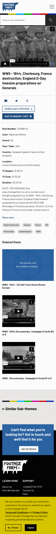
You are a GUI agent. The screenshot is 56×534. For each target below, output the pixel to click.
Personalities (9, 231)
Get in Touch (29, 449)
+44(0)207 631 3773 (32, 486)
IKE (47, 225)
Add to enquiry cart (16, 116)
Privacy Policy (40, 512)
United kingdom (25, 231)
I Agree (30, 527)
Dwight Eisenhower (11, 225)
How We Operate (11, 490)
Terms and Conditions (16, 512)
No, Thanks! (13, 527)
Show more (8, 217)
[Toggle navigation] (52, 6)
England (27, 225)
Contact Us (28, 490)
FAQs (25, 493)
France (38, 225)
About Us (7, 486)
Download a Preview (17, 108)
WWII (38, 231)
